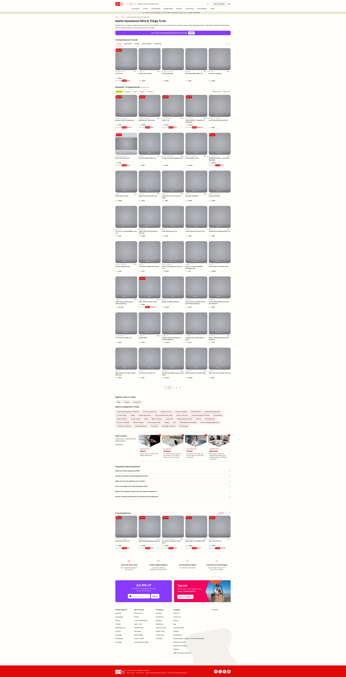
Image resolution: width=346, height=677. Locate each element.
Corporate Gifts (178, 628)
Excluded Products (179, 642)
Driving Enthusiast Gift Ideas (200, 415)
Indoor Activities (122, 419)
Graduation (159, 624)
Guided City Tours (166, 411)
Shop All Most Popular (141, 642)
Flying (146, 419)
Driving (137, 44)
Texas (122, 17)
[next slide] (135, 106)
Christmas (159, 638)
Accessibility (177, 635)
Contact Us (177, 617)
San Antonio (137, 402)
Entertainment (217, 415)
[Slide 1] (120, 152)
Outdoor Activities (181, 411)
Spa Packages (183, 426)
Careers (175, 620)
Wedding (159, 620)
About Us (176, 613)
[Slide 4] (127, 190)
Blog (174, 624)
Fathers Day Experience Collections (128, 411)
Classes (166, 422)
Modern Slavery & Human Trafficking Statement (189, 638)
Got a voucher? (219, 4)
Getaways (137, 631)
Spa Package (138, 635)
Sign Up (155, 596)
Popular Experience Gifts (184, 419)
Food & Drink (128, 44)
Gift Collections (210, 419)
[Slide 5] (152, 190)
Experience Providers (180, 646)
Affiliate (176, 631)
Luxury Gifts (169, 419)
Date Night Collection (169, 426)
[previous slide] (117, 106)
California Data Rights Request (177, 673)
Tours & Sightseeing (140, 620)
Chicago (118, 624)
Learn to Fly (138, 624)
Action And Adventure (150, 411)
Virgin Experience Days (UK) (182, 653)
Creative (198, 419)
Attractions (158, 44)
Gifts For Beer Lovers (154, 422)
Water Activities (157, 419)
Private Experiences (145, 415)
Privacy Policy (140, 673)
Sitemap (176, 649)
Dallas (118, 402)
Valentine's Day (161, 628)
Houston (126, 402)
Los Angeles (119, 617)
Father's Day (160, 635)
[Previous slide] (140, 12)
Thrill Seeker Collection (124, 426)
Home (117, 17)
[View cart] (229, 4)
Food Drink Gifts (196, 411)
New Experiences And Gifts (188, 422)
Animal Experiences (141, 426)
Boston (117, 620)
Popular (119, 44)
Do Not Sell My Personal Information (156, 672)
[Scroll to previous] (226, 43)
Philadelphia (119, 638)
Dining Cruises (139, 628)
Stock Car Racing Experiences (209, 422)
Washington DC (120, 628)
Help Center (119, 444)
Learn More (197, 13)
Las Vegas (118, 642)
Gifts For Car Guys (182, 415)
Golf (174, 422)
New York (118, 613)
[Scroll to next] (229, 43)
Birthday (158, 613)
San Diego (118, 635)
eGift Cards (138, 613)
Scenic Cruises (146, 44)
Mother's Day (160, 631)
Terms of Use (130, 673)
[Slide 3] (126, 190)
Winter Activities (138, 422)
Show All (220, 513)
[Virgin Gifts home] (119, 4)
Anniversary (159, 617)
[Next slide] (205, 12)
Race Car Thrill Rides (123, 422)
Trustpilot (215, 610)
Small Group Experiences (212, 411)
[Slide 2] (172, 190)
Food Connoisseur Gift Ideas (164, 415)
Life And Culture (122, 415)
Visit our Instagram (185, 597)
